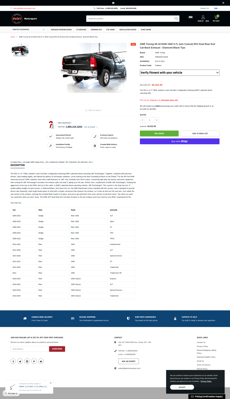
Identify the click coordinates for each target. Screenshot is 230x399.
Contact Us (204, 8)
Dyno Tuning (146, 29)
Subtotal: (143, 126)
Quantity (143, 115)
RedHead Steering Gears (61, 29)
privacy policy (206, 381)
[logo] (25, 19)
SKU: (142, 57)
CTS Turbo (110, 29)
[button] (190, 18)
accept (182, 387)
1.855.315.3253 (74, 127)
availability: (145, 61)
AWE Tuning (160, 53)
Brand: (142, 53)
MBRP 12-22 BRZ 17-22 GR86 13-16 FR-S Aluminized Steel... (34, 387)
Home (13, 37)
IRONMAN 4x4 (96, 29)
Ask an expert (128, 361)
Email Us (200, 361)
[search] (176, 18)
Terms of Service (203, 365)
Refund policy (202, 369)
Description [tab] (18, 165)
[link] (115, 3)
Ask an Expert (90, 127)
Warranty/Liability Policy (206, 357)
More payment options (179, 147)
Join (207, 21)
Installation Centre (127, 29)
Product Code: (146, 65)
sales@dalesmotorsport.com (24, 8)
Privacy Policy (202, 346)
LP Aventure (81, 29)
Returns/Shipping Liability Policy (206, 351)
